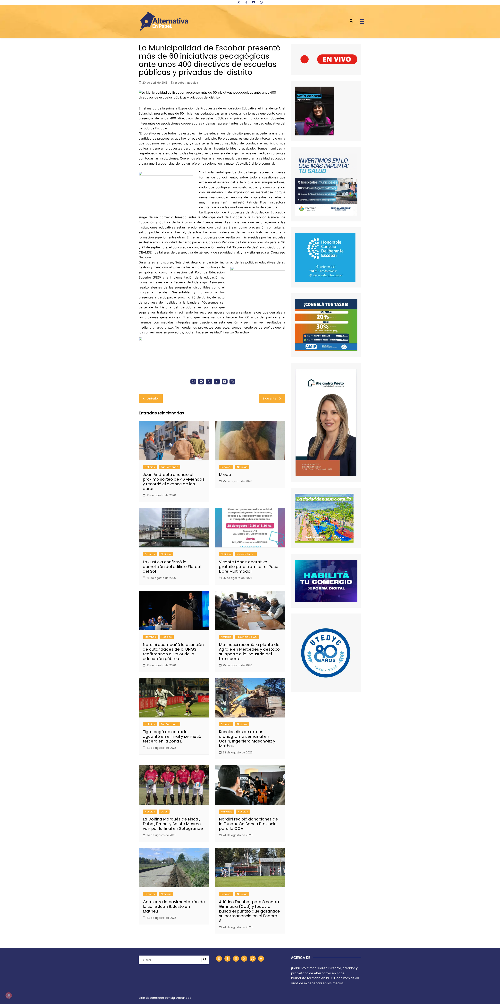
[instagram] (261, 2)
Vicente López (246, 554)
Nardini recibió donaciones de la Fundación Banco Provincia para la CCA (248, 823)
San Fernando (169, 467)
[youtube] (253, 2)
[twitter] (238, 2)
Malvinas (150, 637)
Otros (164, 811)
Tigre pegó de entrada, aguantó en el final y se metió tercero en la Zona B (172, 736)
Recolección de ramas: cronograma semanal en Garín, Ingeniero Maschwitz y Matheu (247, 739)
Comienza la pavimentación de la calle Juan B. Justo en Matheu (174, 906)
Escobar (180, 83)
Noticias (192, 83)
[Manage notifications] (8, 995)
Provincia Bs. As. (247, 637)
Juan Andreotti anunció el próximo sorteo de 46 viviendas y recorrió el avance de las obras (173, 481)
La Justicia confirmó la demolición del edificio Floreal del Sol (172, 566)
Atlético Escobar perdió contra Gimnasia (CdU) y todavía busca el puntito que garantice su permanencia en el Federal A (249, 911)
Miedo (225, 474)
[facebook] (246, 2)
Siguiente (270, 398)
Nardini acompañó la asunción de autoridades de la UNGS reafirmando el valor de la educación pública (173, 651)
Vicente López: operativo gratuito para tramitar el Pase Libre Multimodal (248, 566)
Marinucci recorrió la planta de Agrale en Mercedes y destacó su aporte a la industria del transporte (249, 651)
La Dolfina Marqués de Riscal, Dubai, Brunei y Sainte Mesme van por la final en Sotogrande (173, 823)
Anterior (153, 398)
